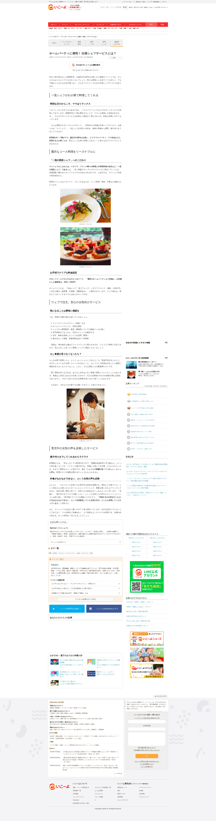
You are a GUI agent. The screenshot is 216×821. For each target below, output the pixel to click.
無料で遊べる (65, 718)
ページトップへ (161, 696)
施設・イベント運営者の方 (81, 787)
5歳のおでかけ (157, 546)
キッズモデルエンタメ (67, 43)
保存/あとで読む (141, 2)
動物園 (57, 708)
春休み (131, 7)
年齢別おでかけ (115, 24)
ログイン (164, 2)
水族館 (92, 724)
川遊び (100, 718)
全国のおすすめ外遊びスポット (137, 626)
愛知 (89, 28)
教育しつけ (91, 43)
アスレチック (82, 718)
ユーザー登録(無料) (154, 2)
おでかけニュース (135, 24)
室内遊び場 (64, 724)
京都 (112, 28)
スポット (54, 24)
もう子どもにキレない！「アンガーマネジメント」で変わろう (74, 584)
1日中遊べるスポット (161, 7)
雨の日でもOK (138, 7)
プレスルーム (99, 794)
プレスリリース (144, 797)
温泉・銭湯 (53, 729)
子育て (151, 24)
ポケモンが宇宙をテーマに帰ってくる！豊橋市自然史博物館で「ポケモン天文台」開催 (146, 465)
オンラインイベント (82, 24)
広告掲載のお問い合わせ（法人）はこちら (147, 750)
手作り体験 (60, 713)
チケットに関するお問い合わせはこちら (147, 761)
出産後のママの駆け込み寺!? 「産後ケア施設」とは (70, 593)
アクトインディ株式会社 (140, 784)
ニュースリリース (78, 797)
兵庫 (115, 28)
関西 (105, 28)
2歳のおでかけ (136, 542)
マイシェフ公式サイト (58, 542)
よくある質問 (99, 790)
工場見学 (52, 713)
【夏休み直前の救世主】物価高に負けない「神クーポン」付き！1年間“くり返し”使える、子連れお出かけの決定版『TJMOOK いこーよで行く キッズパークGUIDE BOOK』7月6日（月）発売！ (90, 760)
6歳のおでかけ (136, 551)
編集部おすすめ (117, 43)
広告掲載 (75, 794)
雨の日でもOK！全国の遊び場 (136, 611)
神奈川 (73, 28)
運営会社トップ (122, 787)
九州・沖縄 (132, 28)
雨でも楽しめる (54, 724)
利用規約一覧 (77, 790)
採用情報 (120, 797)
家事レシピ (104, 43)
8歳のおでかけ (136, 555)
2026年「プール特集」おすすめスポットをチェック (100, 736)
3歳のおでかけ (157, 542)
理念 (118, 790)
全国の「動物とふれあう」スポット (139, 607)
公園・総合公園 (92, 718)
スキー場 (60, 729)
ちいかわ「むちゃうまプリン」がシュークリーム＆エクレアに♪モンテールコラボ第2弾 (146, 472)
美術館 (87, 724)
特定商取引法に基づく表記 (81, 803)
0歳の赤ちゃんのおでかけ (136, 538)
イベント (65, 24)
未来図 (141, 790)
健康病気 (79, 43)
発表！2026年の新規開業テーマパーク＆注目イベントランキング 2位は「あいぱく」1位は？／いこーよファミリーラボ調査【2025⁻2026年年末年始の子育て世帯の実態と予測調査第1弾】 (90, 768)
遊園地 (52, 708)
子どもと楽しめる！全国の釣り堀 (138, 621)
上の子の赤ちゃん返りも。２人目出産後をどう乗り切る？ (72, 588)
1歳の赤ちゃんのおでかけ (157, 538)
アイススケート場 (70, 729)
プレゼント (62, 553)
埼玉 (80, 28)
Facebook (76, 800)
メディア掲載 (99, 797)
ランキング (100, 24)
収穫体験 (78, 713)
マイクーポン (128, 2)
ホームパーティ (71, 553)
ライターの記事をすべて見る (85, 599)
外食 (91, 553)
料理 (50, 553)
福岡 (137, 28)
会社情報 (142, 794)
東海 (86, 28)
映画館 (71, 724)
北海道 (60, 28)
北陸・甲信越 (97, 28)
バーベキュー (65, 708)
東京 (69, 28)
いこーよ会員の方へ (147, 766)
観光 (85, 708)
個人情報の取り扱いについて (147, 747)
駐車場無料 (73, 718)
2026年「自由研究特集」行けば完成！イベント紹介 (65, 738)
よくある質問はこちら (147, 764)
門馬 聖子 (89, 57)
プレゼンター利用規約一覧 (103, 787)
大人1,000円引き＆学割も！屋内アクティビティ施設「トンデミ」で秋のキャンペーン (146, 494)
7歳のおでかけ (157, 551)
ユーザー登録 (54, 745)
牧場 (75, 708)
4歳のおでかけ (136, 546)
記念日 (55, 553)
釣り (71, 708)
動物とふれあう (149, 7)
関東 (65, 28)
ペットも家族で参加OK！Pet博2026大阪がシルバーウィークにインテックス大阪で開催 (146, 487)
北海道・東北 (53, 28)
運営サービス (121, 794)
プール (80, 708)
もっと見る (117, 773)
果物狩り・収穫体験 (98, 729)
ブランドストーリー (145, 787)
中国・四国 (122, 28)
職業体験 (85, 713)
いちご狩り (87, 729)
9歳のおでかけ (157, 555)
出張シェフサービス (82, 553)
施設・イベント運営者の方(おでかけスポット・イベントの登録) (79, 745)
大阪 (108, 28)
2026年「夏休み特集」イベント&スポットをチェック (66, 736)
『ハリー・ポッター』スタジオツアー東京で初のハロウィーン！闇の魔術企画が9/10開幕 (146, 480)
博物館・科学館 (79, 724)
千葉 (77, 28)
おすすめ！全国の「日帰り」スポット (139, 602)
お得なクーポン (54, 718)
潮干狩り (79, 729)
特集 (162, 24)
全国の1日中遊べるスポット (136, 616)
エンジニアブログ (122, 800)
